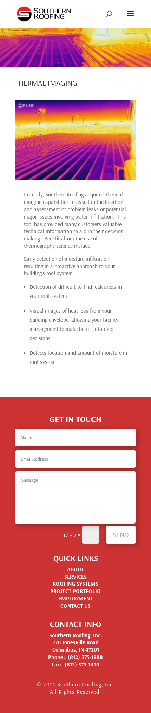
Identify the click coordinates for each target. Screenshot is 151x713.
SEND (121, 534)
